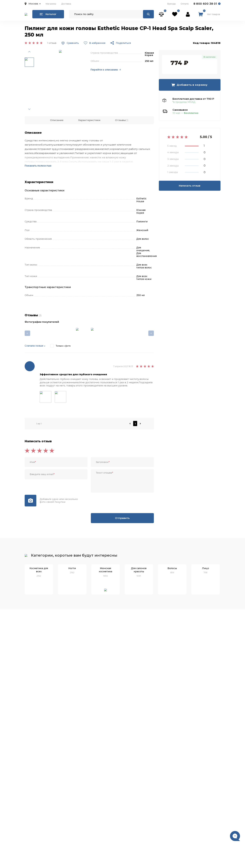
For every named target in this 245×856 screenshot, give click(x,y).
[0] (161, 14)
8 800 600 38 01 (205, 3)
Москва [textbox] (33, 3)
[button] (33, 3)
